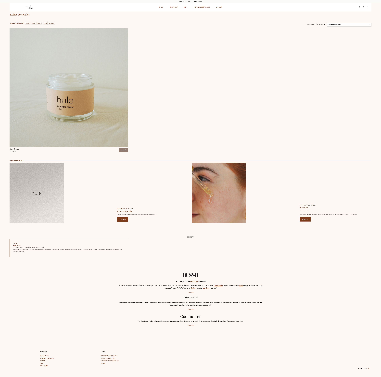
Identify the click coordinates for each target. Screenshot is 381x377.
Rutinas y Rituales (125, 208)
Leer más (124, 150)
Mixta (33, 23)
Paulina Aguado (124, 211)
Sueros (42, 361)
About (219, 7)
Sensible (51, 23)
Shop (161, 7)
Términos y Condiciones (110, 361)
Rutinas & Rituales (202, 7)
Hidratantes (44, 356)
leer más (123, 219)
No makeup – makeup (47, 358)
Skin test (174, 7)
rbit (369, 368)
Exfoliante (44, 366)
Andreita (304, 207)
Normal (39, 23)
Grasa (27, 23)
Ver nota (190, 292)
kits (185, 7)
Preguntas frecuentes (109, 356)
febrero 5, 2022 (17, 245)
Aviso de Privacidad (108, 358)
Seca (45, 23)
